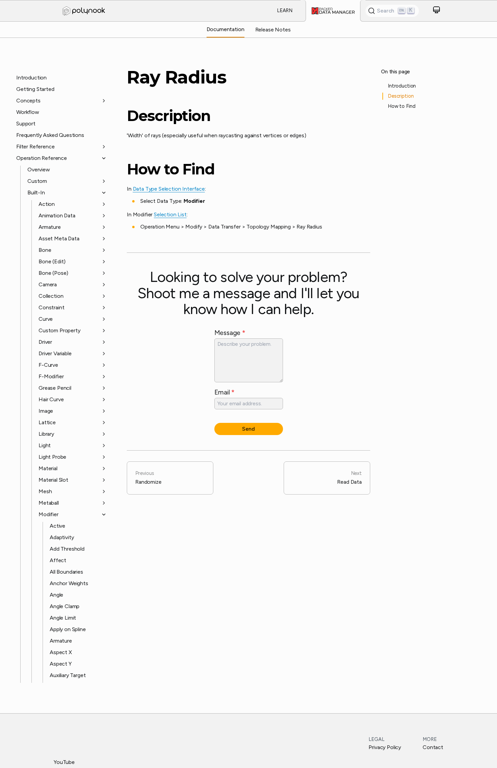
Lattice (47, 422)
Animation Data (57, 215)
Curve (46, 319)
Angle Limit (63, 618)
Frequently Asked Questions (50, 135)
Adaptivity (62, 537)
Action (47, 204)
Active (57, 526)
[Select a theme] (436, 11)
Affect (58, 560)
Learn (284, 10)
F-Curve (48, 365)
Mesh (45, 491)
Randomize (148, 477)
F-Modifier (51, 376)
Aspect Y (61, 664)
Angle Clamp (64, 606)
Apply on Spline (68, 629)
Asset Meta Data (59, 238)
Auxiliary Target (68, 675)
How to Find (171, 169)
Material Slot (53, 480)
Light (45, 445)
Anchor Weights (69, 583)
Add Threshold (67, 549)
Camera (48, 284)
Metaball (49, 503)
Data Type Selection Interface (169, 189)
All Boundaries (66, 572)
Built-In (36, 192)
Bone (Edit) (52, 261)
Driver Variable (55, 353)
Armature (50, 227)
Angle (56, 595)
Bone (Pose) (53, 273)
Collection (51, 296)
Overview (38, 169)
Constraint (51, 307)
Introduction (31, 77)
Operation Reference (41, 158)
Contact (433, 747)
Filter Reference (35, 146)
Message (229, 333)
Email (224, 392)
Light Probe (52, 457)
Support (26, 123)
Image (46, 411)
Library (46, 434)
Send (248, 429)
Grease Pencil (55, 388)
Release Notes (273, 29)
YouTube (64, 762)
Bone (45, 250)
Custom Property (59, 330)
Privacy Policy (385, 747)
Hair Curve (51, 399)
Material (48, 468)
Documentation (225, 29)
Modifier (48, 514)
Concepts (28, 100)
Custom (37, 181)
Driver (45, 342)
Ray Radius (177, 77)
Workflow (27, 112)
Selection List (170, 214)
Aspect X (61, 652)
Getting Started (35, 89)
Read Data (349, 477)
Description (169, 116)
